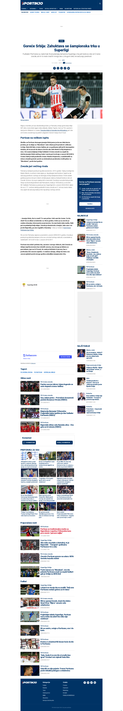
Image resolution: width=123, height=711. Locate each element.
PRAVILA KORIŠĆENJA (68, 695)
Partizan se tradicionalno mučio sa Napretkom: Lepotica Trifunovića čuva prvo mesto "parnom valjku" (55, 531)
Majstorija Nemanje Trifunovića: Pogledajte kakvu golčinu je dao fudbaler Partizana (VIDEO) (56, 413)
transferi (61, 12)
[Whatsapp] (61, 68)
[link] (65, 68)
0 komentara (30, 442)
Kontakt (65, 693)
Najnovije (24, 12)
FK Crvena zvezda (26, 372)
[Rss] (95, 682)
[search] (100, 3)
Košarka (33, 8)
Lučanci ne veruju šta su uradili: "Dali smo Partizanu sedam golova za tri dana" (57, 589)
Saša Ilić (54, 12)
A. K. (63, 60)
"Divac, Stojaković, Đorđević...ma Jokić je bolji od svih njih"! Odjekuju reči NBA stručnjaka (93, 256)
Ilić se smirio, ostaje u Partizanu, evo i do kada (56, 629)
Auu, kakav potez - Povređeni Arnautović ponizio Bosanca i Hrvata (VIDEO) (57, 399)
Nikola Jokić (45, 12)
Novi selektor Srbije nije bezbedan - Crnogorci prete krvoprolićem (94, 397)
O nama (65, 685)
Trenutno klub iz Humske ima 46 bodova (53, 130)
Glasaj (89, 204)
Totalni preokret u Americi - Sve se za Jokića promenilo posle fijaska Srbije (94, 383)
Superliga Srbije (49, 372)
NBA (87, 378)
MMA (61, 8)
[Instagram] (88, 682)
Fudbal (24, 8)
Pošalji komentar (63, 442)
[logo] (32, 3)
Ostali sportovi (50, 8)
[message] (68, 68)
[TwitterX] (58, 68)
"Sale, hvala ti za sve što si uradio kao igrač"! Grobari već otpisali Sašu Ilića (55, 656)
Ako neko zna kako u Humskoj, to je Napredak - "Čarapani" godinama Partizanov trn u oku (54, 545)
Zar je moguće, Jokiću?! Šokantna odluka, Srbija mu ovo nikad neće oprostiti (94, 355)
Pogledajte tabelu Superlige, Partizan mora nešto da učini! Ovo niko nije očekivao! (55, 617)
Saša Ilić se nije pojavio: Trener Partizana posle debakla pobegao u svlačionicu (57, 670)
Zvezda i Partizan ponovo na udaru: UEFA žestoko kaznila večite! (57, 557)
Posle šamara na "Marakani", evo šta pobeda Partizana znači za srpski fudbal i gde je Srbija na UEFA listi (56, 572)
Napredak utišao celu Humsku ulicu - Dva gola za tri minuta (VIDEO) (57, 426)
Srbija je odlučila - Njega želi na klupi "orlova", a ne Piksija (94, 369)
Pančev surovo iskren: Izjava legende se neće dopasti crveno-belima (56, 385)
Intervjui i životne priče (82, 8)
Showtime (68, 8)
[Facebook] (54, 68)
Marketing (65, 690)
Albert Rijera (34, 12)
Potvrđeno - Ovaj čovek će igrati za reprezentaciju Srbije (94, 411)
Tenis (41, 8)
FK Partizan (38, 372)
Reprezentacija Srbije (93, 365)
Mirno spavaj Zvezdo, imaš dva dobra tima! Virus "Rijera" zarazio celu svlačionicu (55, 603)
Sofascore (33, 363)
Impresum (65, 687)
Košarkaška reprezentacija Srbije (79, 12)
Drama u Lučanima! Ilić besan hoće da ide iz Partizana (57, 643)
